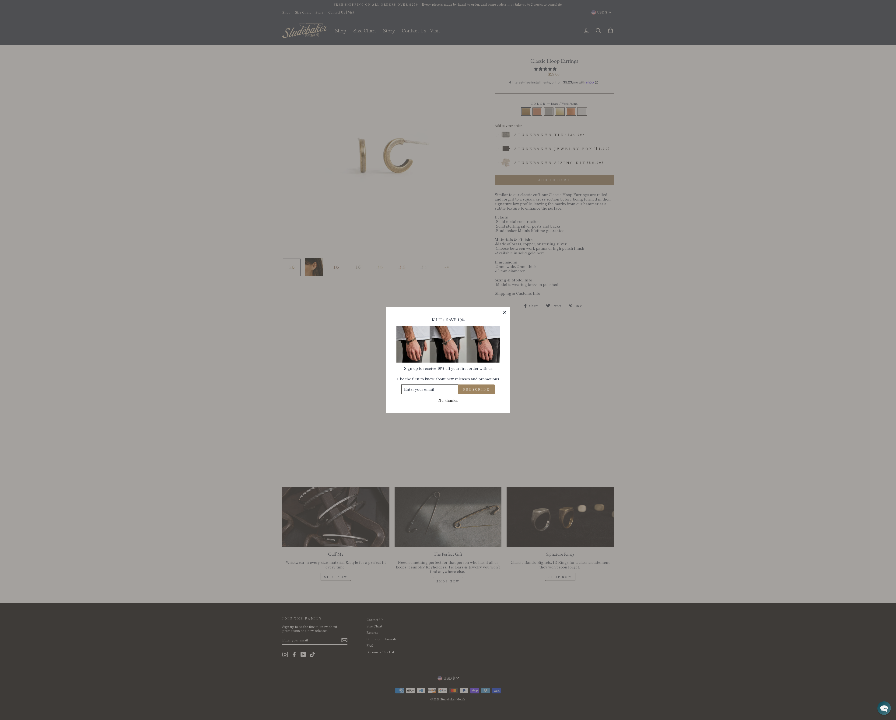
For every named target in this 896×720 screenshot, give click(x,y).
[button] (884, 708)
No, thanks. (448, 400)
